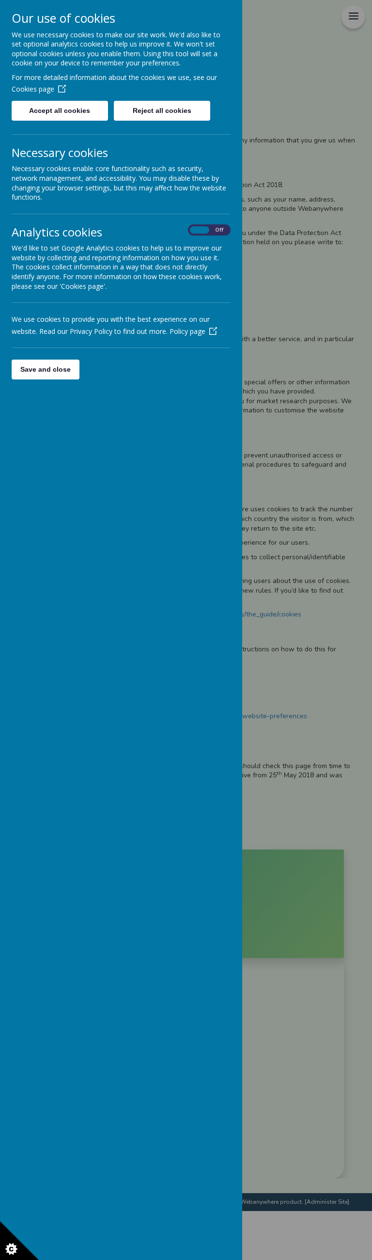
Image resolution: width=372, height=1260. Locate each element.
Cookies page (33, 89)
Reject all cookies (162, 110)
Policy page (187, 331)
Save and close (45, 369)
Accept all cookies (59, 110)
